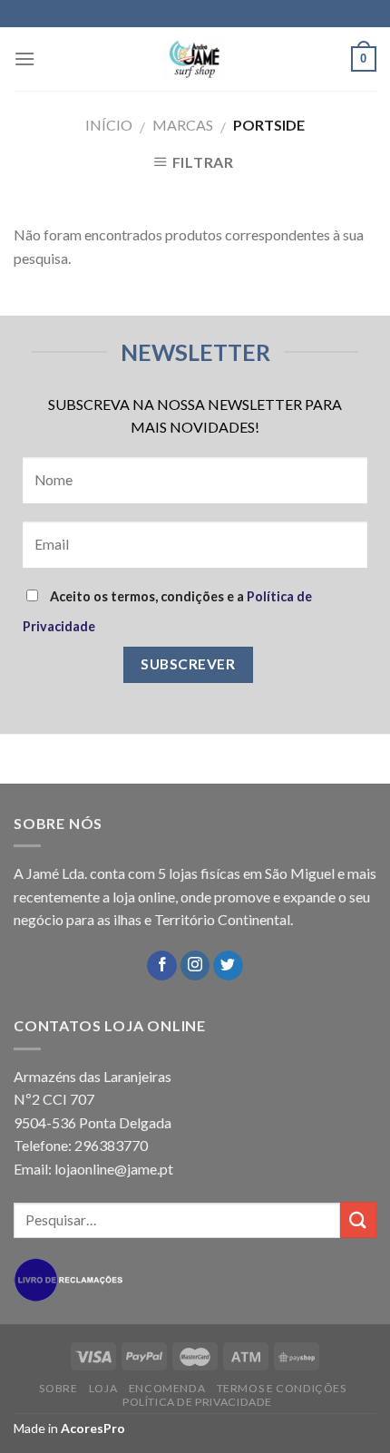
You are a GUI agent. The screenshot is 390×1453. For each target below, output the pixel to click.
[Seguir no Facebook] (162, 966)
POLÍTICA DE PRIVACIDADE (197, 1402)
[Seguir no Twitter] (228, 966)
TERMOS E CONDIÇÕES (281, 1388)
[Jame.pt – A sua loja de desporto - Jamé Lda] (195, 59)
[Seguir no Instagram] (195, 966)
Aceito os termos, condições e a (167, 611)
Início (108, 124)
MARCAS (182, 124)
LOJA (103, 1388)
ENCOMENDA (167, 1388)
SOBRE (58, 1388)
